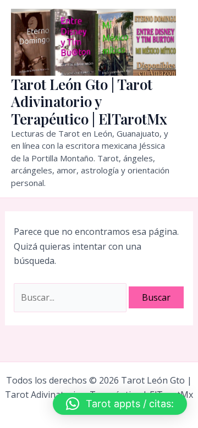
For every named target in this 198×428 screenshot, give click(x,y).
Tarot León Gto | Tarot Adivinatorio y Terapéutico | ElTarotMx (89, 101)
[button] (120, 404)
